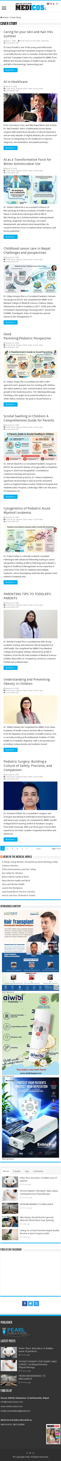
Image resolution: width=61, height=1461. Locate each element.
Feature (19, 89)
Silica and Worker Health (13, 884)
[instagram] (36, 1303)
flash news (27, 89)
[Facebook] (24, 1303)
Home (5, 17)
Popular (16, 1171)
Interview (45, 41)
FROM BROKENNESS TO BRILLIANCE (36, 1204)
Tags (27, 1171)
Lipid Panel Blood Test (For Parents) (18, 891)
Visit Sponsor (8, 992)
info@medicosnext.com (12, 1402)
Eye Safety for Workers (12, 873)
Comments (38, 1171)
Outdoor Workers (10, 865)
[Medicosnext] (30, 6)
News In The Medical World (17, 857)
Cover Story (24, 41)
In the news (35, 41)
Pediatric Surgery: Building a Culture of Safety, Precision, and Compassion (28, 766)
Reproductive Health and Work (16, 880)
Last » (38, 848)
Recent (6, 1171)
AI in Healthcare (16, 82)
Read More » (11, 70)
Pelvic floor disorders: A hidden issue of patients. (36, 1350)
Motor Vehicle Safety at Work (15, 877)
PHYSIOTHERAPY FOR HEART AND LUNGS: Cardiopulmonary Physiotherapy (38, 1364)
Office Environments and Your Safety (19, 869)
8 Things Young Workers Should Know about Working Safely (30, 862)
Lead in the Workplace (12, 888)
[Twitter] (30, 1303)
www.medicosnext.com (12, 1406)
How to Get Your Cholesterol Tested (18, 895)
